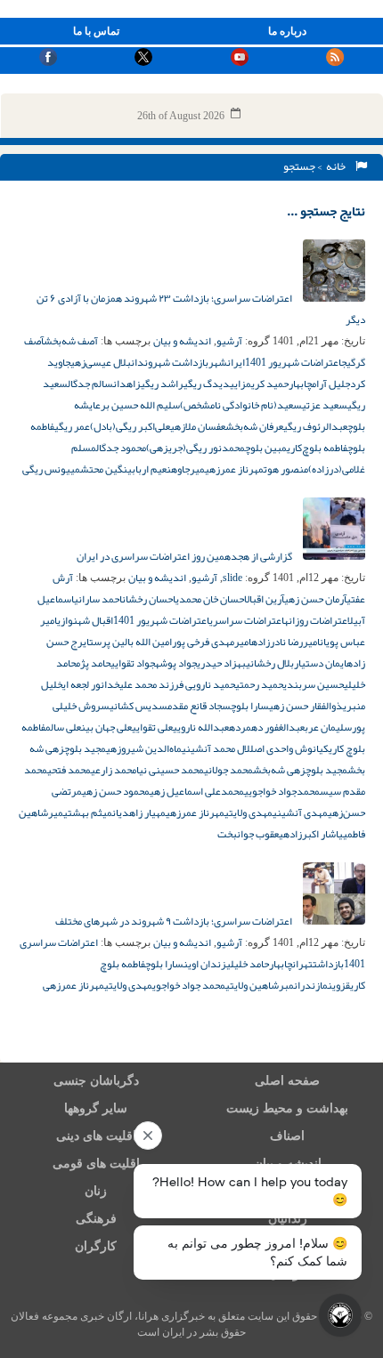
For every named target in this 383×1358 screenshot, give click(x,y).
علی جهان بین (106, 727)
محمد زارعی (113, 769)
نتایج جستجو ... (326, 211)
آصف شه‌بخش (71, 341)
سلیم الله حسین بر (140, 405)
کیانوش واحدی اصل (289, 748)
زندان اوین (204, 963)
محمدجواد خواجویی (282, 791)
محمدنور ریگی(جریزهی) (195, 447)
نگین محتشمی (98, 469)
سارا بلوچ (250, 705)
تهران (302, 963)
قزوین (339, 985)
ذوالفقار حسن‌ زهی (306, 705)
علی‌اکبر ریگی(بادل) (130, 426)
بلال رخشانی (270, 663)
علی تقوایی (152, 727)
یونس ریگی (46, 469)
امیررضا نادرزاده (285, 641)
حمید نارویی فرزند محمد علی (177, 684)
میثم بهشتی (87, 812)
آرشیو (229, 341)
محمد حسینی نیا (170, 769)
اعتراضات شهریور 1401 (293, 362)
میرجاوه (188, 469)
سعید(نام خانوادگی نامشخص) (241, 405)
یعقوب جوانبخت (250, 834)
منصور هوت (286, 469)
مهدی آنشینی (300, 812)
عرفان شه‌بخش (254, 426)
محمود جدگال (121, 447)
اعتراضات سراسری (246, 620)
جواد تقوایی (132, 663)
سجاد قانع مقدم (199, 705)
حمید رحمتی (259, 684)
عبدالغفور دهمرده (267, 727)
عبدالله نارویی (201, 727)
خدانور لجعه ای (90, 684)
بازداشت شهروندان (169, 362)
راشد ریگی (162, 383)
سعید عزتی (324, 405)
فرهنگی (96, 1218)
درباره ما (287, 31)
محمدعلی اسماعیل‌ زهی (197, 791)
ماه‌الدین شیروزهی (144, 748)
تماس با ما (96, 31)
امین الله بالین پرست (130, 641)
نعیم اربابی (149, 469)
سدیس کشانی (138, 705)
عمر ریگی (72, 426)
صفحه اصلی (287, 1080)
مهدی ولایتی (248, 812)
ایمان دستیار (320, 663)
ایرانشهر (226, 362)
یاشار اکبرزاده (313, 834)
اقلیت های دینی (96, 1136)
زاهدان (127, 383)
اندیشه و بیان (182, 341)
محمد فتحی (69, 769)
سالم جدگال (90, 383)
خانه (337, 166)
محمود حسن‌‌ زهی (116, 791)
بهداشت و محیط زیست (287, 1108)
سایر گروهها (95, 1108)
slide (232, 577)
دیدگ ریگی (206, 383)
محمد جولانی (228, 769)
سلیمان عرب (328, 727)
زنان (96, 1191)
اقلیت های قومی (96, 1163)
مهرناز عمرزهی (234, 469)
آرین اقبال (264, 599)
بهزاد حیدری (221, 663)
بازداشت (328, 963)
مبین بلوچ (266, 447)
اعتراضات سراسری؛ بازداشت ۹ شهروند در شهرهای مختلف (174, 921)
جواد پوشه (176, 663)
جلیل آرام (331, 383)
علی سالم (63, 727)
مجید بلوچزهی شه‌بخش (300, 769)
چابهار (300, 383)
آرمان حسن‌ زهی (315, 599)
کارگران (96, 1246)
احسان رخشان (148, 599)
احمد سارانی (98, 599)
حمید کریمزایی (259, 383)
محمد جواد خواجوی (188, 985)
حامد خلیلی (247, 963)
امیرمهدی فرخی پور (211, 641)
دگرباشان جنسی (96, 1080)
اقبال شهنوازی (85, 620)
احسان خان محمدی (209, 599)
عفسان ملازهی (197, 426)
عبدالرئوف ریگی (315, 426)
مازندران (311, 985)
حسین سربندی (313, 684)
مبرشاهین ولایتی (259, 985)
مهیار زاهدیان (139, 812)
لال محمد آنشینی (216, 748)
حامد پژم (93, 663)
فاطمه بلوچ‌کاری (317, 447)
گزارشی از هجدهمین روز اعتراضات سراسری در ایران (185, 556)
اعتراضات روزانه (315, 620)
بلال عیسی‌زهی (100, 362)
